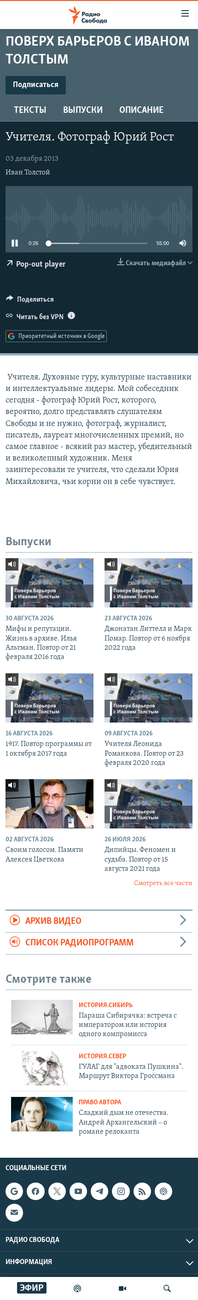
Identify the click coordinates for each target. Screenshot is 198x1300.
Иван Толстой (28, 172)
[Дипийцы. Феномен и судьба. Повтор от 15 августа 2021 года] (148, 803)
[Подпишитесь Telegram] (99, 1191)
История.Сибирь (106, 1005)
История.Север (102, 1056)
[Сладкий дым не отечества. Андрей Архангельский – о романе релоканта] (42, 1114)
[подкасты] (77, 1288)
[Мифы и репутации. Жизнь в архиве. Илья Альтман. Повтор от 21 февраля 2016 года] (49, 582)
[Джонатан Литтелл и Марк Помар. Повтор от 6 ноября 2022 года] (148, 582)
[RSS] (142, 1191)
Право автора (100, 1102)
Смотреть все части (163, 883)
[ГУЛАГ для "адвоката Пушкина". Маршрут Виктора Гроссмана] (42, 1068)
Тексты (30, 110)
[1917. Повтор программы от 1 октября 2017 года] (49, 698)
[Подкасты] (163, 1191)
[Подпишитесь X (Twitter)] (57, 1191)
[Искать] (167, 1288)
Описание (141, 110)
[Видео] (122, 1288)
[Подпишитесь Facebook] (35, 1191)
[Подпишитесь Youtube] (78, 1191)
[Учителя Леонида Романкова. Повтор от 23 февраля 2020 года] (148, 698)
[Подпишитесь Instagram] (120, 1191)
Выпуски (83, 110)
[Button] (30, 301)
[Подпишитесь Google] (14, 1191)
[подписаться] (14, 1213)
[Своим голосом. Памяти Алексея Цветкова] (49, 803)
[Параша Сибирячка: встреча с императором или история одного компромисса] (42, 1017)
